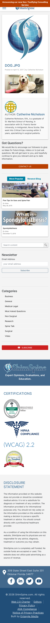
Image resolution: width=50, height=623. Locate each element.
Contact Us (25, 166)
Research (9, 321)
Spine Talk (9, 326)
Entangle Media (29, 616)
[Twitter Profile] (29, 581)
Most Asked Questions (15, 311)
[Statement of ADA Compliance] (19, 444)
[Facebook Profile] (11, 581)
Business (9, 296)
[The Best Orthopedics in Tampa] (14, 458)
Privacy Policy (27, 605)
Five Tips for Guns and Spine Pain (16, 200)
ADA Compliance (27, 609)
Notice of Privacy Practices (28, 612)
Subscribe (26, 347)
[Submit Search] (45, 245)
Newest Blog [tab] (34, 178)
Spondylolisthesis (10, 228)
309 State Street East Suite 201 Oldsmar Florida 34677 (25, 572)
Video (7, 336)
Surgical (8, 331)
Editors (38, 601)
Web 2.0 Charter (20, 601)
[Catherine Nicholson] (11, 106)
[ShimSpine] (24, 8)
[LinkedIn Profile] (20, 581)
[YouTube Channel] (38, 581)
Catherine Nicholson (35, 70)
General (8, 301)
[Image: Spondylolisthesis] (25, 218)
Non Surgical (11, 316)
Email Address (8, 259)
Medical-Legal (11, 306)
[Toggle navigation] (4, 8)
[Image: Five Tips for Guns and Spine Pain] (25, 190)
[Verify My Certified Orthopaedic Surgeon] (12, 408)
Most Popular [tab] (16, 178)
